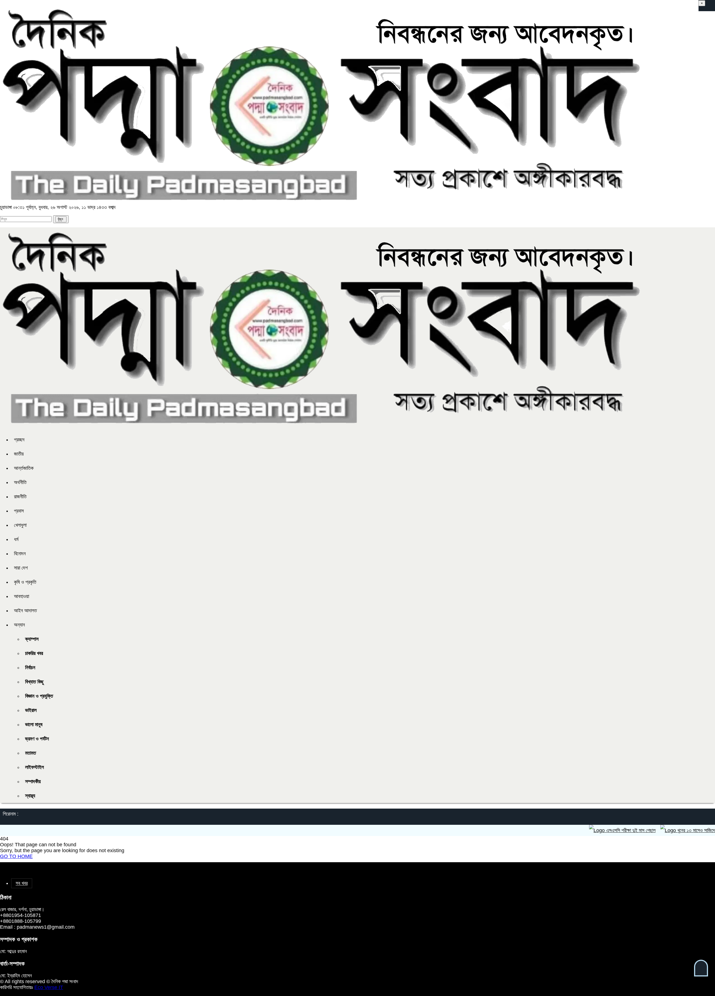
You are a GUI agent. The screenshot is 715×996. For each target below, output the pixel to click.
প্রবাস (19, 511)
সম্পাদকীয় (33, 781)
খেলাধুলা (20, 525)
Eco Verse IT (48, 987)
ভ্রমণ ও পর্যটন (37, 739)
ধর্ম (16, 539)
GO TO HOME (16, 856)
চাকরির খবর (34, 653)
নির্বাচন (30, 667)
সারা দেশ (21, 568)
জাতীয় (19, 454)
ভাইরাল (31, 710)
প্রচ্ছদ (19, 439)
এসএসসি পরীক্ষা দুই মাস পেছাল (606, 830)
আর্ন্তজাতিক (24, 468)
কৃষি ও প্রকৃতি (25, 582)
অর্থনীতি (20, 482)
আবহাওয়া (21, 596)
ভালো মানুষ (33, 724)
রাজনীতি (20, 496)
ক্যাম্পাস (32, 639)
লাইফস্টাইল (34, 767)
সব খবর (22, 883)
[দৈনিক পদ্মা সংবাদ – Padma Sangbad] (320, 201)
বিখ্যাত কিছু (34, 682)
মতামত (30, 753)
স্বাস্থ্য (30, 796)
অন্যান (19, 625)
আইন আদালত (25, 610)
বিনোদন (20, 553)
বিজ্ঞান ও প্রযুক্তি (39, 696)
